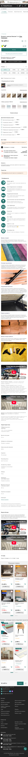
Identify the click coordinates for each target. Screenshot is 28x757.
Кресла (16, 706)
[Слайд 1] (12, 615)
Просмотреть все (23, 98)
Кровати (2, 700)
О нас (2, 721)
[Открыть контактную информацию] (22, 6)
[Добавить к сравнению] (22, 41)
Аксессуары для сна (5, 715)
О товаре (4, 11)
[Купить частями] (3, 46)
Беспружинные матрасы (20, 711)
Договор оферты (4, 727)
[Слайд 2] (16, 615)
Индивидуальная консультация (14, 53)
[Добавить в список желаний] (25, 41)
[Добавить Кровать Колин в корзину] (11, 584)
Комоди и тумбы (18, 713)
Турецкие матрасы (5, 713)
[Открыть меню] (1, 5)
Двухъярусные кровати (19, 704)
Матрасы (17, 709)
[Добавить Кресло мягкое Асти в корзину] (25, 641)
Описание (10, 11)
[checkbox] (10, 120)
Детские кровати (4, 704)
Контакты (3, 725)
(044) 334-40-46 (6, 688)
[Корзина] (25, 5)
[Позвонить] (25, 748)
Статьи (16, 725)
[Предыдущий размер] (23, 67)
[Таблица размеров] (6, 66)
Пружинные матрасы (5, 711)
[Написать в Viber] (12, 691)
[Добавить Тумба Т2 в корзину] (11, 667)
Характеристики (18, 11)
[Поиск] (17, 5)
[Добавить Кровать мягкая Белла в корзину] (11, 610)
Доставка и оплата (18, 721)
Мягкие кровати (4, 499)
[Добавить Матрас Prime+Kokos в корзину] (11, 641)
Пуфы (2, 709)
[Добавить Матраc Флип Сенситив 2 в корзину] (25, 667)
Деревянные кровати (5, 702)
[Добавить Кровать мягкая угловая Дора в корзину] (25, 584)
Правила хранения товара (20, 723)
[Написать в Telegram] (10, 691)
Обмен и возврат (4, 723)
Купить (14, 49)
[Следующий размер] (26, 67)
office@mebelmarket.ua (8, 693)
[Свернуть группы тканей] (26, 78)
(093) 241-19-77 (6, 691)
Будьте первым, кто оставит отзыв (10, 558)
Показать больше (14, 112)
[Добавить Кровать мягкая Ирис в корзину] (25, 610)
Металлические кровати (20, 700)
